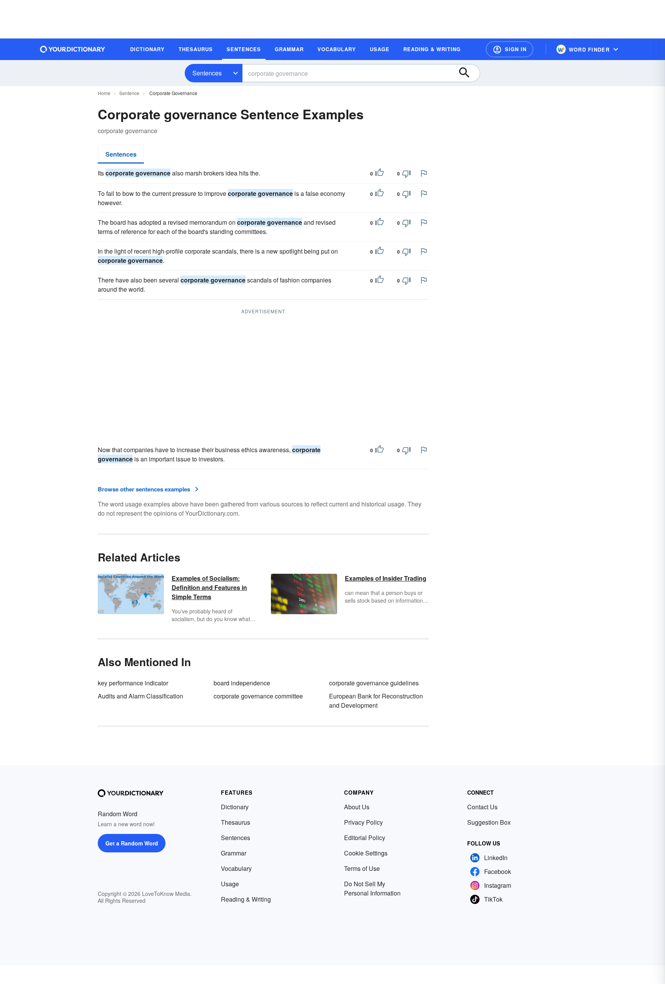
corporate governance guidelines (374, 682)
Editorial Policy (364, 837)
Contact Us (482, 806)
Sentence (129, 93)
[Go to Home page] (72, 49)
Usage (230, 883)
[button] (509, 49)
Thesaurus (235, 822)
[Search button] (468, 73)
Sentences (207, 72)
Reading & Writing (246, 899)
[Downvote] (406, 174)
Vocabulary (236, 868)
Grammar (233, 853)
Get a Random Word (131, 843)
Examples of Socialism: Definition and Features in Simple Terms (209, 587)
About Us (356, 806)
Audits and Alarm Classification (140, 696)
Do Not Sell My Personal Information (372, 888)
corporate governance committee (258, 696)
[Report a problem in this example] (423, 173)
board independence (242, 682)
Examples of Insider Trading (385, 578)
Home (104, 93)
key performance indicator (133, 682)
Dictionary (235, 806)
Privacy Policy (363, 822)
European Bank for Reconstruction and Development (376, 701)
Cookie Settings (366, 853)
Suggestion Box (489, 822)
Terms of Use (362, 868)
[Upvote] (379, 174)
